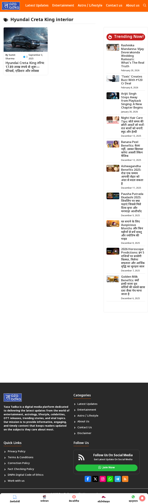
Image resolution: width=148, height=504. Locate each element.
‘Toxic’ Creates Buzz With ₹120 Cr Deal (131, 80)
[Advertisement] (74, 343)
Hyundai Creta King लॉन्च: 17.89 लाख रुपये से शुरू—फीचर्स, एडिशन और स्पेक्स (25, 67)
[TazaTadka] (11, 6)
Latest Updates (37, 6)
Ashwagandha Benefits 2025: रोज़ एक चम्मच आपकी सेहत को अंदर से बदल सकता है (132, 175)
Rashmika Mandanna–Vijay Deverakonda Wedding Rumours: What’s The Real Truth (132, 56)
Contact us (114, 6)
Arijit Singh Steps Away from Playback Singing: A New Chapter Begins (132, 101)
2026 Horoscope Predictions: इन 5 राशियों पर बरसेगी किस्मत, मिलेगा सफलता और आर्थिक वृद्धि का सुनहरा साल (133, 258)
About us (133, 6)
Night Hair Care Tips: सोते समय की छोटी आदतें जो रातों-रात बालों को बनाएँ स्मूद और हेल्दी (133, 125)
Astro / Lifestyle (90, 6)
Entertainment (63, 6)
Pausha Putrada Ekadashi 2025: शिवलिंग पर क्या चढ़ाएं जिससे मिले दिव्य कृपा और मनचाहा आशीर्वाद (132, 203)
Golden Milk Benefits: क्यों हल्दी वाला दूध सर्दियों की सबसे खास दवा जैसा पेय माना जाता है (133, 285)
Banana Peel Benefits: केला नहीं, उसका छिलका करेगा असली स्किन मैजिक (132, 149)
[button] (144, 6)
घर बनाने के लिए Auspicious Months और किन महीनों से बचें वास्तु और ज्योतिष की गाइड (132, 230)
